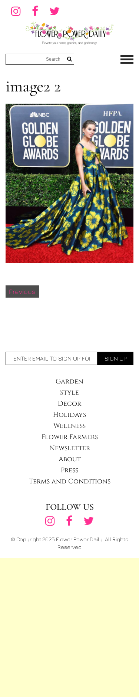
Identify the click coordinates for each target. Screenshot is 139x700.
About (70, 459)
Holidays (69, 414)
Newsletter (69, 448)
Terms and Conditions (69, 481)
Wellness (69, 426)
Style (69, 392)
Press (69, 470)
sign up (116, 358)
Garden (69, 381)
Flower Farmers (70, 437)
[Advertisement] (69, 627)
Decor (69, 403)
